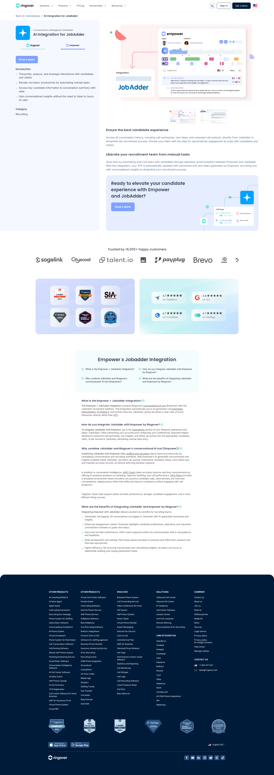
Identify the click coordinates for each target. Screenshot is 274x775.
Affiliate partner (201, 614)
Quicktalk (85, 703)
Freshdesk (161, 653)
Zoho (158, 658)
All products (86, 665)
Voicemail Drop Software (128, 648)
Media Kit (198, 618)
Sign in (224, 5)
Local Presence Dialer (127, 685)
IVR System (122, 610)
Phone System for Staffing (60, 618)
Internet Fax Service (126, 631)
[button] (182, 116)
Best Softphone (87, 623)
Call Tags (121, 652)
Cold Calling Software (90, 606)
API (157, 700)
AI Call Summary (56, 685)
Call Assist (85, 695)
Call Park (121, 689)
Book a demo (27, 59)
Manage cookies (201, 651)
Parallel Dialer (87, 601)
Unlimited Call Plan (125, 640)
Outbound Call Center (166, 597)
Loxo (158, 675)
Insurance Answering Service (94, 648)
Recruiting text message (60, 614)
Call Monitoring (124, 668)
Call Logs (121, 676)
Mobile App (86, 678)
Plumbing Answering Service (62, 657)
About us (198, 601)
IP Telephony (162, 606)
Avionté (159, 670)
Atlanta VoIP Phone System (61, 652)
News (196, 623)
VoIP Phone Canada (58, 681)
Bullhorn (160, 666)
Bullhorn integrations (90, 631)
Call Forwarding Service (128, 601)
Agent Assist (54, 606)
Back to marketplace (28, 15)
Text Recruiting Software (92, 627)
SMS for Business (125, 644)
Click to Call (122, 635)
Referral (198, 610)
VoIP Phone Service (89, 614)
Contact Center (163, 614)
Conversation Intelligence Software (60, 666)
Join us (197, 606)
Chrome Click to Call (90, 635)
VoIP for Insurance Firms (60, 700)
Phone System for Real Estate (62, 640)
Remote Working (163, 623)
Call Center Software (165, 610)
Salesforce (161, 641)
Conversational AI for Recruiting (170, 627)
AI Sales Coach (55, 676)
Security (198, 627)
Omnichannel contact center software (130, 658)
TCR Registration (56, 689)
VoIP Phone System (125, 614)
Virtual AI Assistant (57, 635)
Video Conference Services (129, 606)
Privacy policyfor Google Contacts (203, 641)
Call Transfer (86, 691)
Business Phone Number (92, 644)
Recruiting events (88, 657)
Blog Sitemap (87, 699)
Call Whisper (122, 672)
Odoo (158, 679)
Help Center (199, 647)
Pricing (80, 5)
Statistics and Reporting (127, 663)
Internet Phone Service (91, 610)
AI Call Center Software (59, 672)
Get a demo (241, 5)
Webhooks (161, 705)
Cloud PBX (54, 709)
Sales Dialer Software (58, 623)
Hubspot (160, 649)
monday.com (162, 692)
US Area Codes (87, 674)
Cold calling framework (59, 610)
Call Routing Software (58, 648)
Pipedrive (160, 662)
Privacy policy (200, 635)
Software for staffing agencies (94, 640)
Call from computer (165, 618)
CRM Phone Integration (91, 661)
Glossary (85, 682)
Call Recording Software (128, 681)
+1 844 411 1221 (206, 665)
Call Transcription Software (61, 644)
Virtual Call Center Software (93, 597)
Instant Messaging (125, 627)
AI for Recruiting (88, 652)
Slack (158, 687)
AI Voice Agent (55, 601)
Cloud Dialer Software (59, 661)
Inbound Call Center (165, 601)
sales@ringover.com (208, 670)
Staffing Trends (87, 686)
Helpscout (160, 683)
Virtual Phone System (58, 704)
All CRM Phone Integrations (168, 696)
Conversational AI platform (61, 627)
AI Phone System (56, 631)
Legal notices (200, 631)
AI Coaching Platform (58, 597)
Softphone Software (90, 618)
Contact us (199, 597)
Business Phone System (127, 597)
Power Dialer (123, 618)
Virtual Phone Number (127, 623)
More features (123, 693)
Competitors (86, 669)
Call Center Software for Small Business (62, 694)
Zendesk (160, 645)
